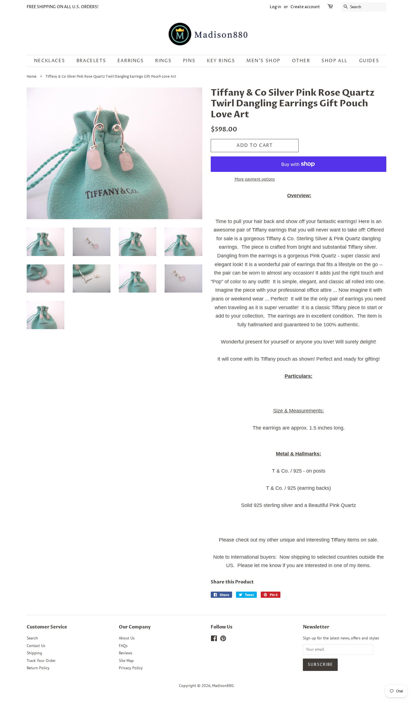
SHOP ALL (334, 61)
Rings (163, 61)
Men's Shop (263, 61)
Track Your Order (41, 660)
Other (301, 61)
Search (32, 638)
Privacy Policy (131, 667)
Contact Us (36, 645)
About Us (127, 638)
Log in (275, 7)
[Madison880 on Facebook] (214, 639)
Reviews (125, 652)
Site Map (126, 660)
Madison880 (222, 685)
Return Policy (38, 667)
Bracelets (91, 61)
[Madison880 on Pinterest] (223, 639)
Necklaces (49, 61)
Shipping (34, 652)
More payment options (255, 179)
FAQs (123, 645)
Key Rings (221, 61)
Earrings (130, 61)
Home (32, 76)
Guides (369, 61)
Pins (189, 61)
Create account (305, 7)
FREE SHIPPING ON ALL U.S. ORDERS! (62, 7)
